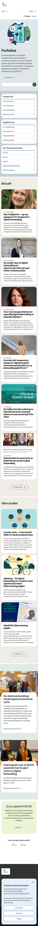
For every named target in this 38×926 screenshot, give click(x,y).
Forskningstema (8, 106)
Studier (5, 157)
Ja (15, 845)
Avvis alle (19, 913)
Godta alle (19, 908)
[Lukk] (33, 882)
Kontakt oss (8, 77)
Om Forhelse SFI (8, 101)
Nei (24, 845)
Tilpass (19, 919)
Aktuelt (5, 161)
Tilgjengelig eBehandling (11, 166)
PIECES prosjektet (9, 170)
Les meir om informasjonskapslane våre (17, 893)
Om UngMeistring (9, 127)
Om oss (5, 153)
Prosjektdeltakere (9, 110)
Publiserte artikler (8, 114)
